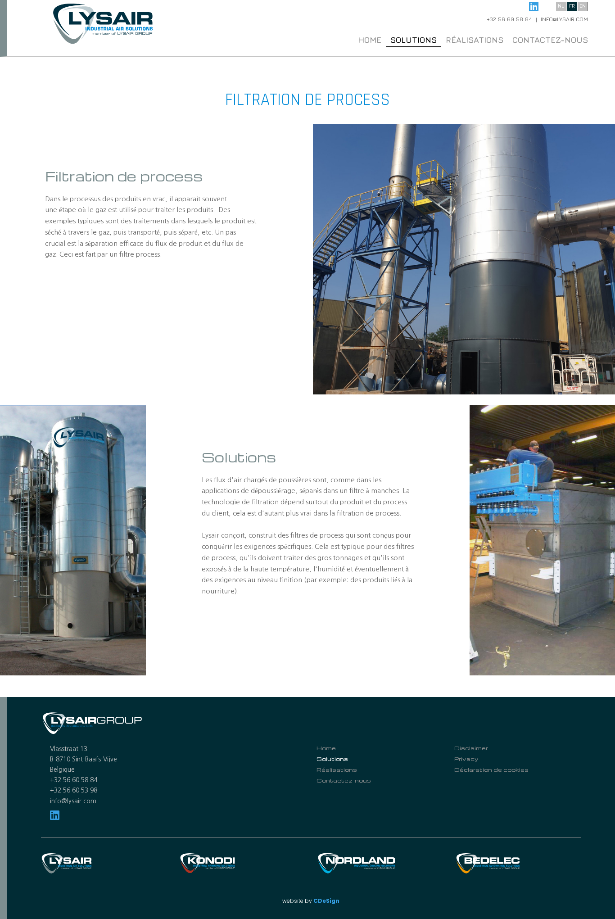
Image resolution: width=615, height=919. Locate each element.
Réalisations (474, 40)
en (582, 6)
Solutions (413, 40)
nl (561, 6)
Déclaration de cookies (491, 769)
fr (572, 6)
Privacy (466, 758)
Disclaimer (471, 747)
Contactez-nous (550, 40)
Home (369, 40)
